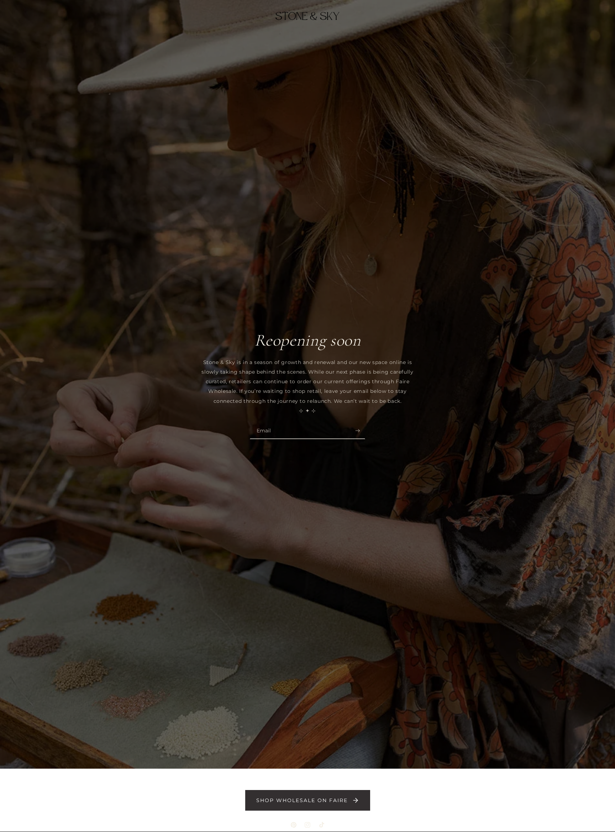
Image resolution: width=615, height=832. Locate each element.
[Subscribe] (358, 430)
